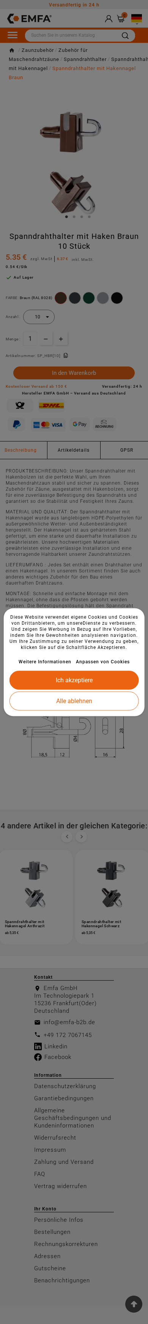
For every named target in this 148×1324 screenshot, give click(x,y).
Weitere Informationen (45, 661)
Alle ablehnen (74, 700)
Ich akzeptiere (74, 679)
